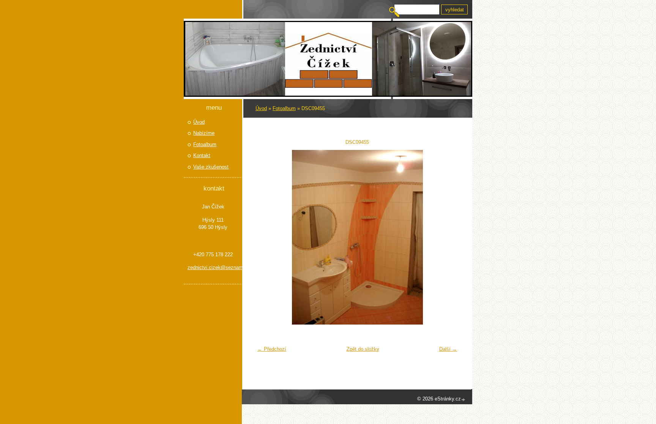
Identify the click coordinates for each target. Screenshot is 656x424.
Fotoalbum (284, 108)
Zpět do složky (363, 349)
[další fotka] (448, 237)
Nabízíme (203, 133)
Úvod (261, 108)
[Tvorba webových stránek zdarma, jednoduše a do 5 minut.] (463, 399)
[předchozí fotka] (265, 237)
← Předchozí (271, 349)
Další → (448, 349)
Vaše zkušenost (211, 167)
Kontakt (201, 155)
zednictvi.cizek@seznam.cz (213, 267)
